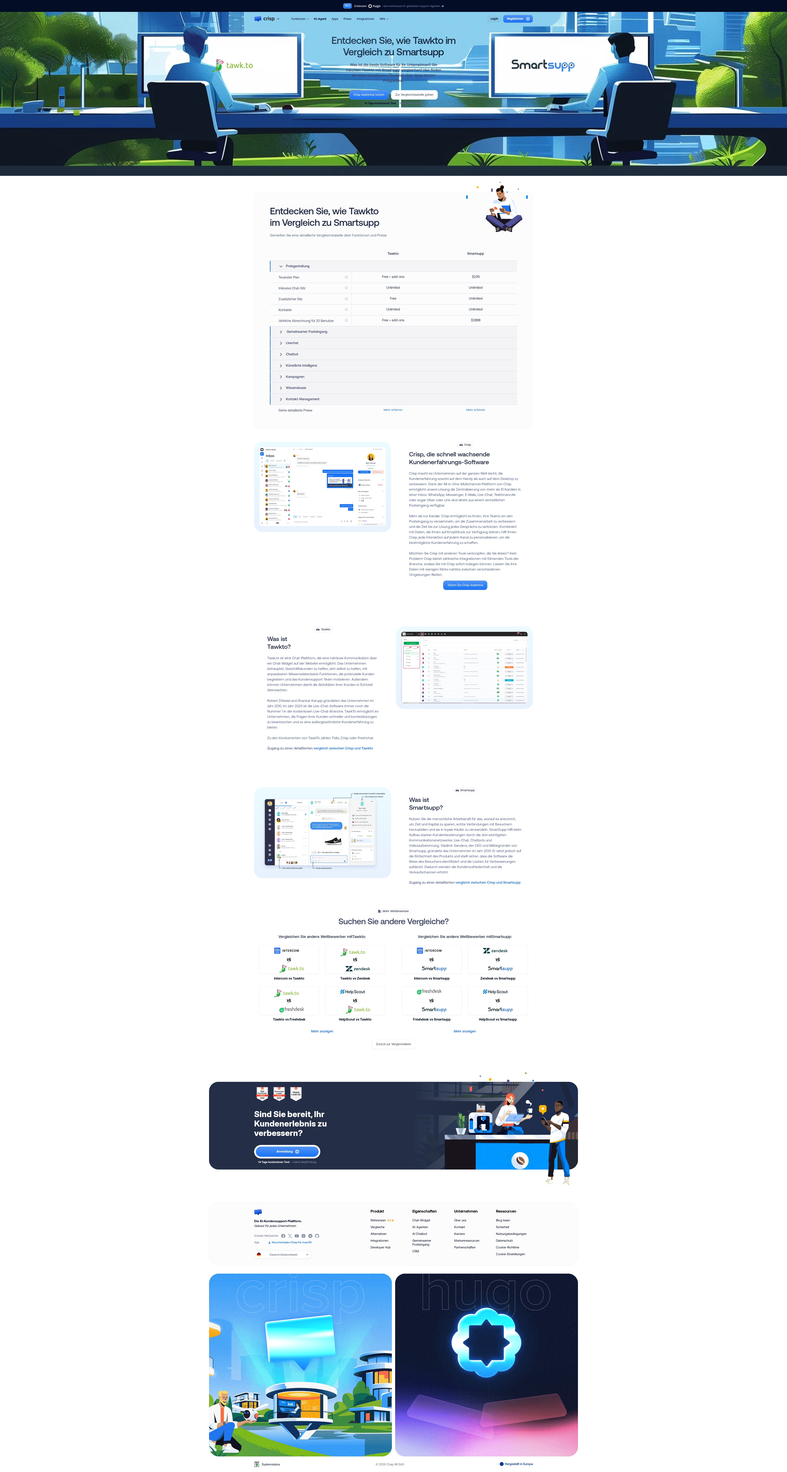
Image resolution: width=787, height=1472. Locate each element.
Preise (347, 18)
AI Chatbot (419, 1234)
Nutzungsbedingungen (511, 1234)
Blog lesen (503, 1220)
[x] (290, 1236)
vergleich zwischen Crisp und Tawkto (343, 748)
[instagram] (303, 1236)
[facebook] (283, 1236)
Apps (335, 18)
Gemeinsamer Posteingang (421, 1242)
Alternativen (379, 1234)
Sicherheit (502, 1227)
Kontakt (459, 1227)
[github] (317, 1236)
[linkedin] (310, 1236)
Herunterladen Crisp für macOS (292, 1242)
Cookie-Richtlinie (507, 1247)
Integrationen (365, 18)
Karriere (459, 1234)
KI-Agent (320, 18)
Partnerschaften (464, 1247)
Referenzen (381, 1220)
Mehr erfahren (393, 409)
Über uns (460, 1220)
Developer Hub (381, 1247)
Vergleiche (377, 1227)
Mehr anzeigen (322, 1031)
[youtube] (297, 1236)
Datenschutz (504, 1240)
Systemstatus (271, 1464)
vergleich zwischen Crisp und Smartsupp (488, 882)
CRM (415, 1251)
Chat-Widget (421, 1220)
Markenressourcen (466, 1240)
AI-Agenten (420, 1227)
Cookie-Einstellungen (510, 1254)
